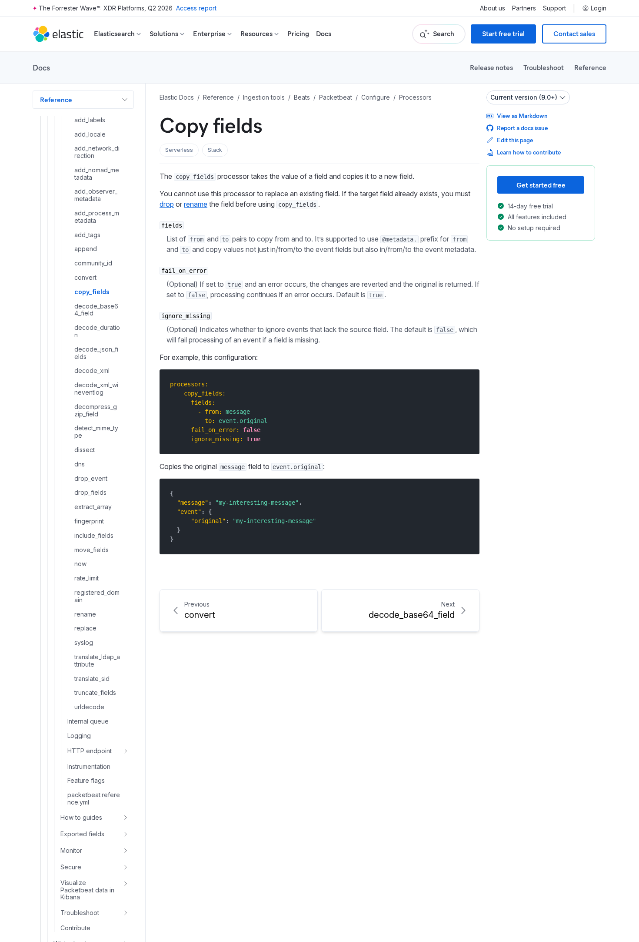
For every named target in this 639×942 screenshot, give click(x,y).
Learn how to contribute (529, 152)
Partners (524, 8)
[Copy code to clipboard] (467, 384)
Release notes (491, 67)
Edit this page (515, 140)
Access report (196, 8)
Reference (590, 67)
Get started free (541, 184)
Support (554, 8)
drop (167, 204)
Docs (323, 34)
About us (492, 8)
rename (195, 204)
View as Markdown (522, 115)
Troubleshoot (543, 67)
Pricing (298, 34)
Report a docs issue (522, 128)
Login (598, 8)
